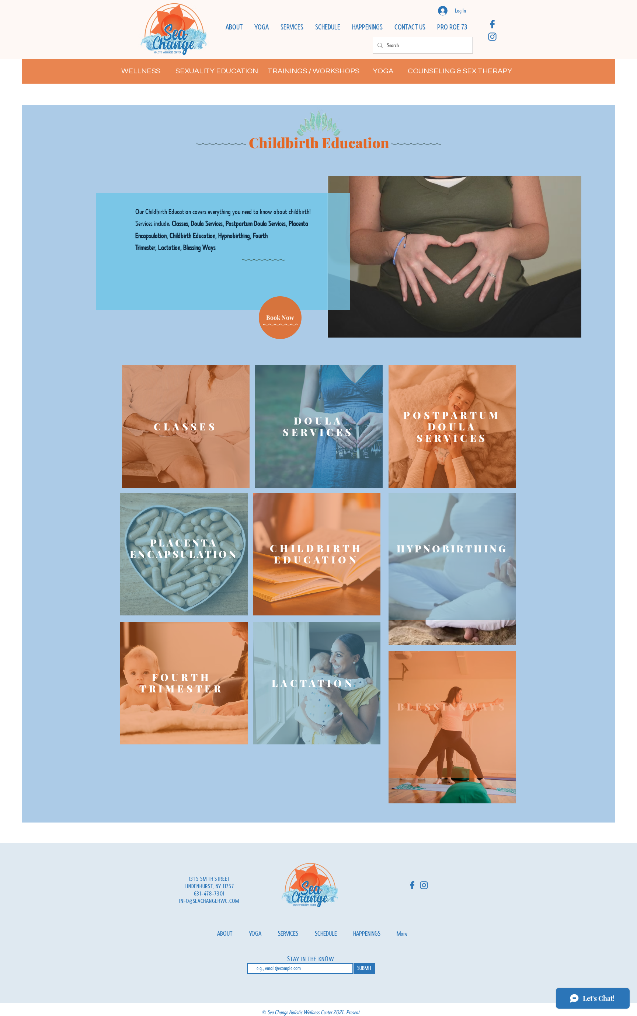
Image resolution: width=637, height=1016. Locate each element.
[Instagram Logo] (492, 36)
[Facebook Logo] (492, 24)
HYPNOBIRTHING (452, 548)
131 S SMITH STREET (209, 879)
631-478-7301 (209, 893)
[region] (186, 426)
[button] (233, 27)
